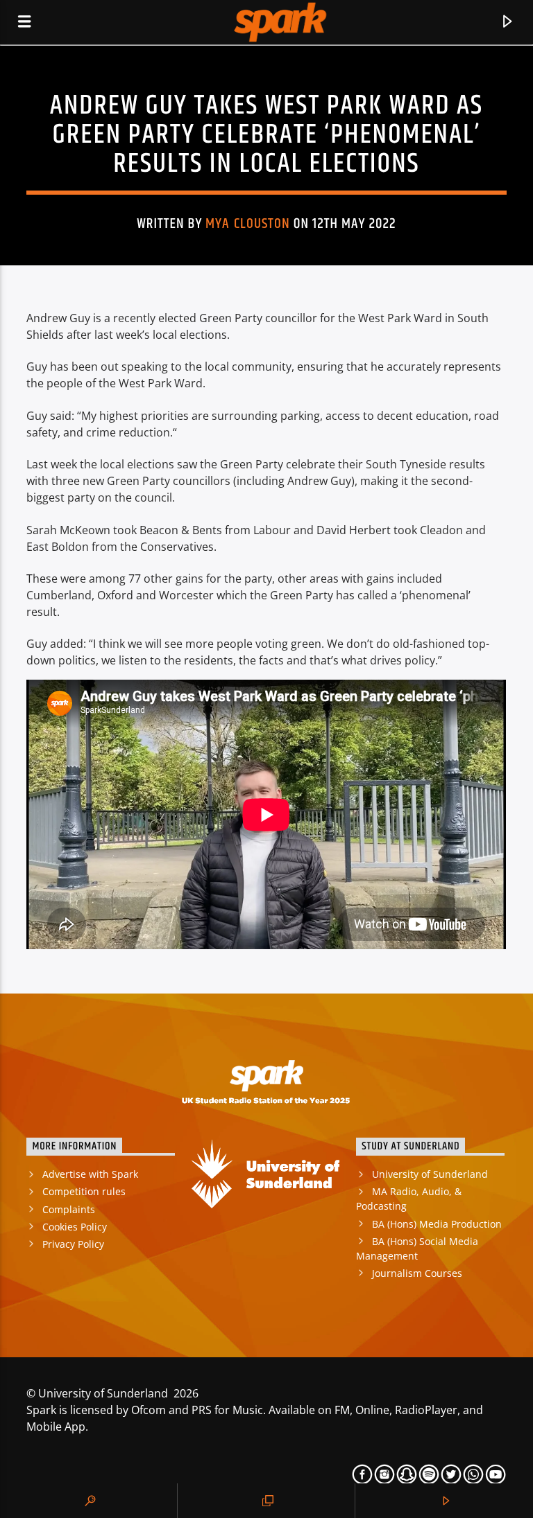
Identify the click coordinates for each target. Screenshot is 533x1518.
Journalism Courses (417, 1273)
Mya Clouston (247, 224)
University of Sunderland (430, 1174)
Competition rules (84, 1191)
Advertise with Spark (90, 1174)
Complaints (68, 1209)
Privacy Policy (73, 1244)
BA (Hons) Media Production (437, 1223)
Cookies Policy (74, 1226)
